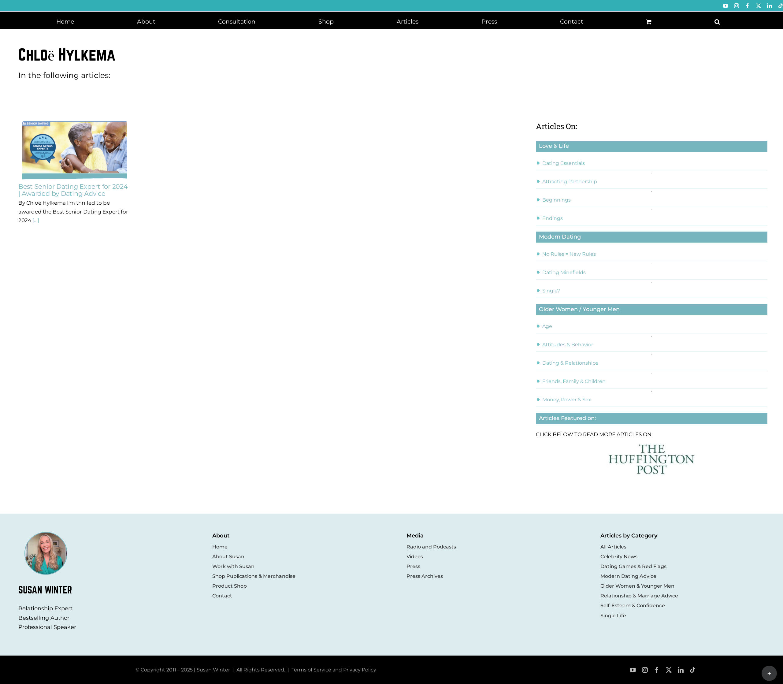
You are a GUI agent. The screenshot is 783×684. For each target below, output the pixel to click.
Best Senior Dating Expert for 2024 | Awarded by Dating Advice (73, 190)
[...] (35, 220)
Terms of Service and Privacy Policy (333, 670)
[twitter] (669, 670)
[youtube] (633, 670)
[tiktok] (693, 670)
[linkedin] (681, 670)
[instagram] (645, 670)
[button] (717, 21)
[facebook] (657, 670)
